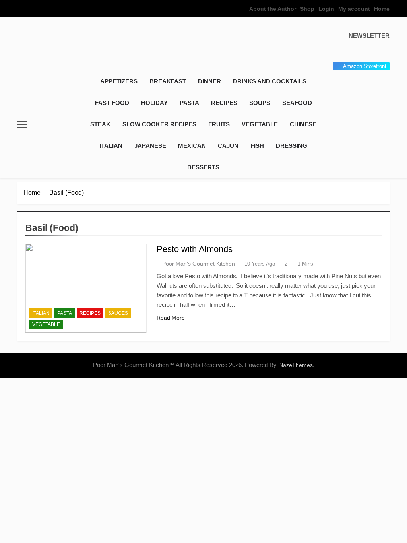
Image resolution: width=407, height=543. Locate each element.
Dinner (209, 81)
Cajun (228, 145)
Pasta (189, 102)
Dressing (291, 145)
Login (326, 9)
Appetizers (119, 81)
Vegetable (260, 124)
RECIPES (224, 102)
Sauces (118, 313)
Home (382, 9)
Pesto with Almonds (195, 249)
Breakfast (167, 81)
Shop (307, 9)
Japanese (150, 145)
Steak (100, 124)
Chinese (303, 124)
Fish (257, 145)
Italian (110, 145)
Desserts (203, 167)
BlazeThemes (295, 365)
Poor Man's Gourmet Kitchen (198, 263)
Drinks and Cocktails (269, 81)
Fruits (219, 124)
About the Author (272, 9)
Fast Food (112, 102)
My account (354, 9)
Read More (171, 317)
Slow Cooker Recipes (159, 124)
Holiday (154, 102)
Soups (259, 102)
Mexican (192, 145)
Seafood (297, 102)
